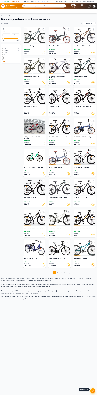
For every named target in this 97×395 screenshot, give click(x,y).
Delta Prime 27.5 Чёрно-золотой (58, 137)
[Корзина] (94, 6)
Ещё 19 (4, 61)
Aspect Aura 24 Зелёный (81, 258)
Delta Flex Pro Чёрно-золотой (82, 228)
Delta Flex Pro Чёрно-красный (82, 106)
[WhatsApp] (74, 7)
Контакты (42, 1)
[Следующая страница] (68, 272)
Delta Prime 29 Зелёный (30, 106)
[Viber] (72, 7)
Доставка (26, 1)
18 (64, 272)
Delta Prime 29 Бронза (30, 197)
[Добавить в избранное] (43, 29)
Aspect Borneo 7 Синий (55, 167)
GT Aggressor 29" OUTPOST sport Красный (33, 137)
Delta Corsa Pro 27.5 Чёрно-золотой (34, 228)
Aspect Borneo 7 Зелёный (56, 46)
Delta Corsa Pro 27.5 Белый (81, 167)
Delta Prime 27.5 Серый (80, 197)
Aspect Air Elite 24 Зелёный (31, 76)
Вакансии (33, 1)
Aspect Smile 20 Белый (55, 228)
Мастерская (16, 1)
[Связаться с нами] (92, 390)
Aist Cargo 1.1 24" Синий (31, 258)
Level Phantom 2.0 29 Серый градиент (57, 77)
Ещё (48, 1)
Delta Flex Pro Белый (54, 106)
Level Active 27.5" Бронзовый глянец (84, 46)
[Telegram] (71, 7)
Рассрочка (6, 1)
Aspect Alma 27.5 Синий (80, 76)
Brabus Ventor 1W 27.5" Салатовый (33, 167)
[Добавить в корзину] (43, 52)
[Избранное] (89, 6)
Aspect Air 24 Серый (30, 46)
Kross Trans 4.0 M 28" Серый (57, 258)
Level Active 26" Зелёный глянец (58, 197)
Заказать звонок (81, 7)
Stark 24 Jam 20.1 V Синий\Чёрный (83, 137)
